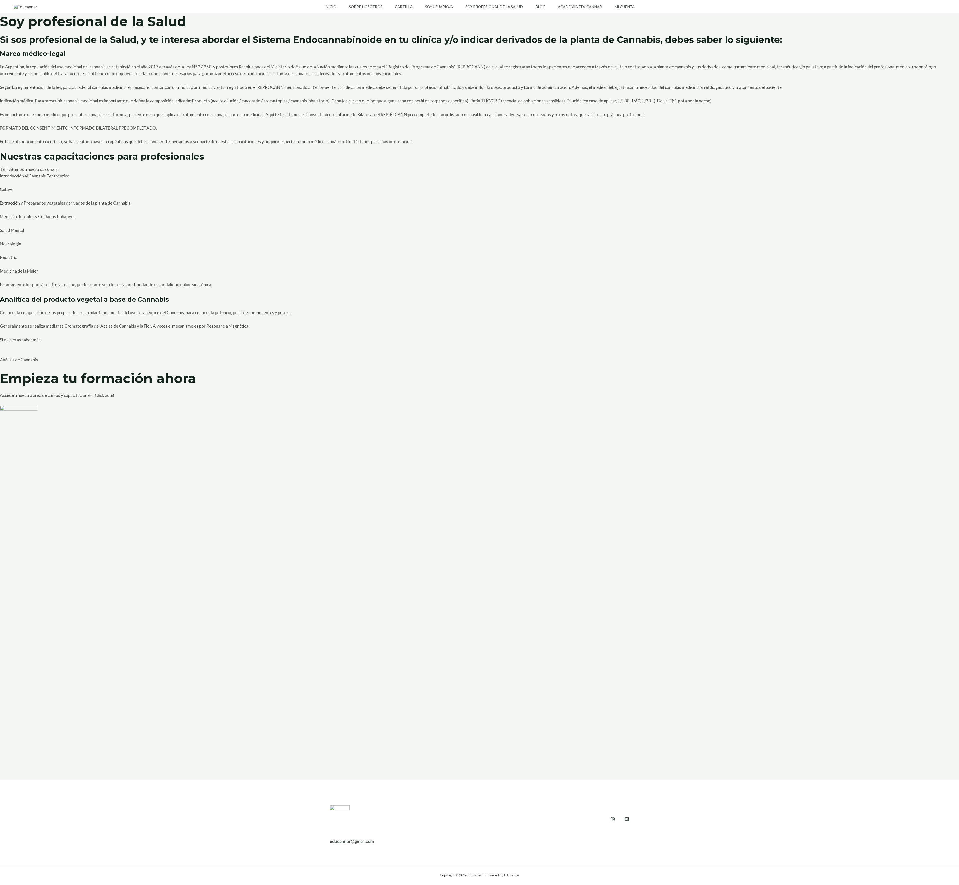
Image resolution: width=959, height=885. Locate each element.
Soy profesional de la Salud (494, 6)
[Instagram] (612, 819)
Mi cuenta (624, 6)
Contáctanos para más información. (379, 141)
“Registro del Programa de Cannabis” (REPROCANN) (435, 66)
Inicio (330, 6)
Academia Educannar (580, 6)
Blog (540, 6)
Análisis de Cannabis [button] (19, 359)
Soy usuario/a (439, 6)
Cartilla (404, 6)
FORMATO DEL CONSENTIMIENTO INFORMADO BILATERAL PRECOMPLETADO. (78, 128)
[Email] (627, 819)
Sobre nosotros (365, 6)
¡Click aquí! (103, 395)
